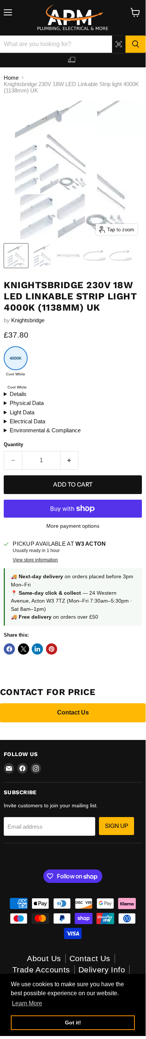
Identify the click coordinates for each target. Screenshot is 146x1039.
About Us (44, 958)
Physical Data (27, 403)
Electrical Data (27, 421)
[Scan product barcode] (118, 44)
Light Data (22, 412)
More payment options (72, 526)
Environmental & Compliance (45, 430)
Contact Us (73, 712)
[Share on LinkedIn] (37, 649)
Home (11, 77)
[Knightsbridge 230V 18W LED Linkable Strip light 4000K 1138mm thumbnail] (42, 256)
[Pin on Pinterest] (51, 649)
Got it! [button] (73, 1023)
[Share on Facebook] (9, 649)
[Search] (135, 44)
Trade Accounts (41, 969)
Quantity (13, 444)
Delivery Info (101, 969)
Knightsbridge (27, 320)
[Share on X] (23, 649)
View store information (35, 560)
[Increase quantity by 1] (69, 460)
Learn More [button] (27, 1003)
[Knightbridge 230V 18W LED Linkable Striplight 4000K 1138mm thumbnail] (16, 256)
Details (18, 394)
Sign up (116, 825)
